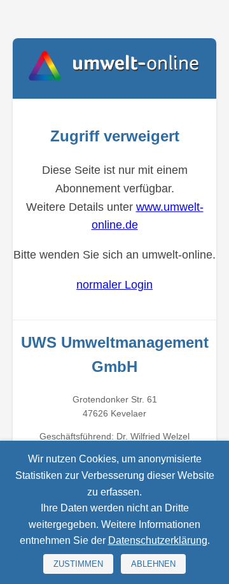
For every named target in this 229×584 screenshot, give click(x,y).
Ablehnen (153, 564)
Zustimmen (78, 564)
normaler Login (114, 284)
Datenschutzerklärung (157, 540)
